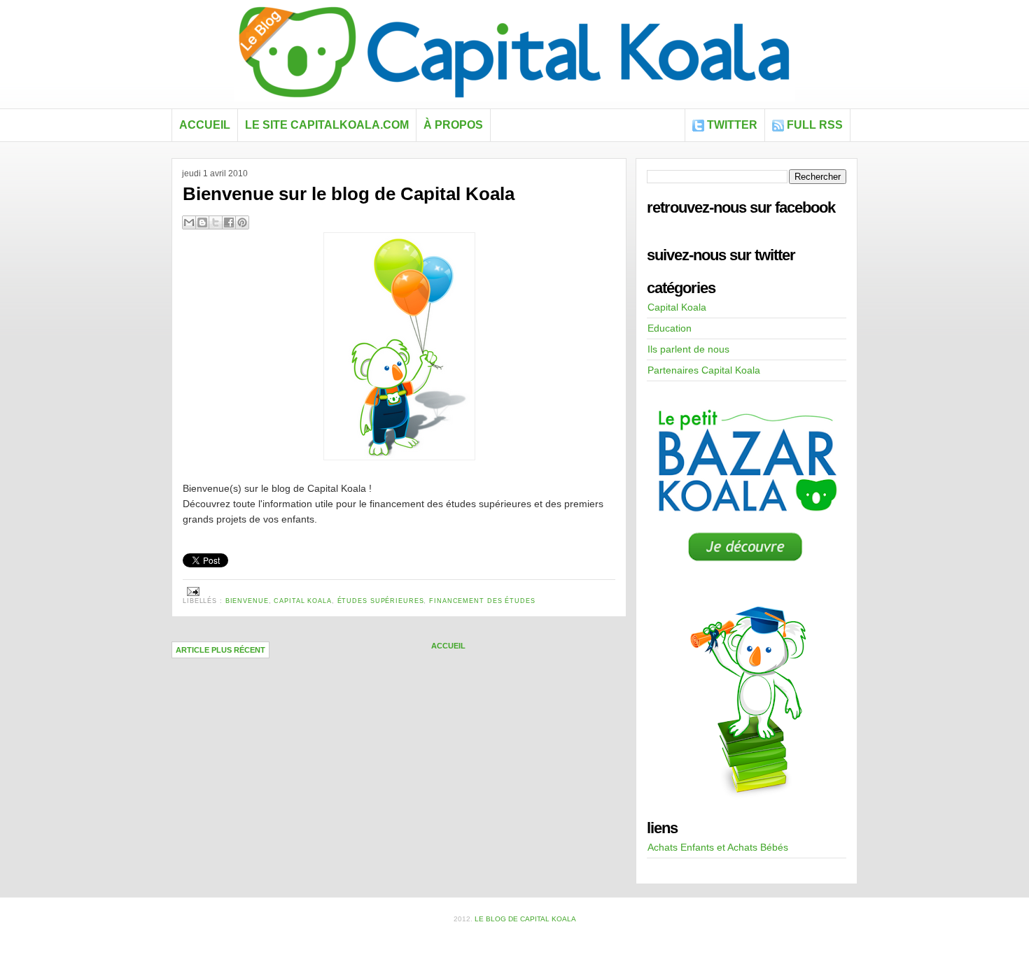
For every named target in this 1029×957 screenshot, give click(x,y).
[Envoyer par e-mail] (189, 222)
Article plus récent (220, 650)
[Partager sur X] (216, 222)
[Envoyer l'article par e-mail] (192, 591)
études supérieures (380, 600)
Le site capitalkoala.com (327, 125)
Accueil (204, 125)
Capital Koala (302, 600)
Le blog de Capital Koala (525, 919)
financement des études (482, 600)
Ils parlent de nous (688, 349)
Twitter (732, 125)
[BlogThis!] (202, 222)
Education (670, 328)
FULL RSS (815, 125)
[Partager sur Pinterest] (242, 222)
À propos (453, 125)
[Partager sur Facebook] (229, 222)
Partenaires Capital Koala (704, 370)
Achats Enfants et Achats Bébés (718, 847)
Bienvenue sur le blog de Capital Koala (348, 194)
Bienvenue (247, 600)
